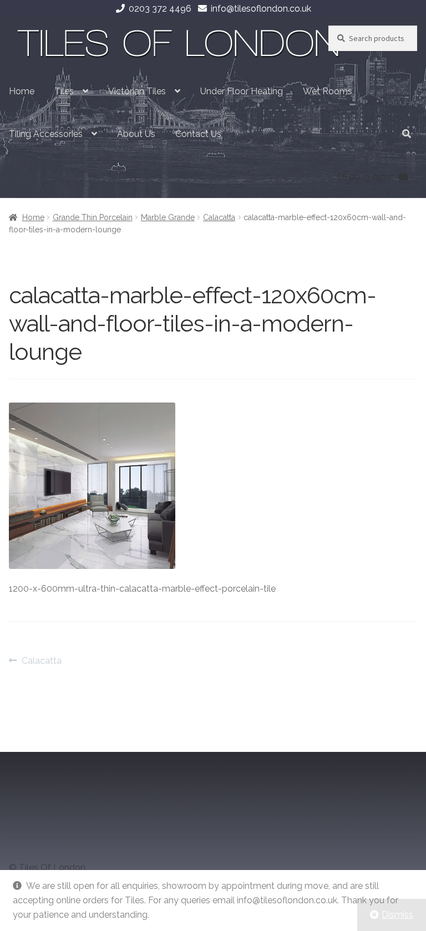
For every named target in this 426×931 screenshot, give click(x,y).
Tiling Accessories (46, 134)
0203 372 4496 (160, 8)
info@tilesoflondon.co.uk (261, 8)
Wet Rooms (327, 91)
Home (21, 91)
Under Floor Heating (241, 91)
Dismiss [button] (397, 914)
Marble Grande (168, 217)
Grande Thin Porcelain (93, 217)
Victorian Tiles (137, 91)
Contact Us (198, 134)
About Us (136, 134)
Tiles (64, 91)
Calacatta (219, 217)
